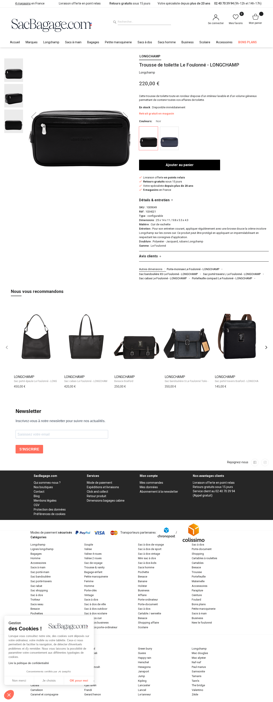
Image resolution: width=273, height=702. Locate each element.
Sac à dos (36, 595)
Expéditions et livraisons (103, 487)
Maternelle (198, 581)
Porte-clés (90, 590)
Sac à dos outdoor (95, 608)
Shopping (198, 553)
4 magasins (23, 3)
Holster (142, 586)
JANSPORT (143, 671)
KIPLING (142, 680)
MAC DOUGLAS (200, 653)
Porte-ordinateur (148, 599)
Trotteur (35, 599)
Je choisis (49, 680)
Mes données (149, 487)
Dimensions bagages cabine (106, 500)
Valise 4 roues (93, 553)
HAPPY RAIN (144, 657)
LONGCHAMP (149, 56)
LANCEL (142, 690)
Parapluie (197, 590)
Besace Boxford (123, 381)
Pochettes (36, 613)
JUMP (141, 676)
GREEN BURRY (145, 648)
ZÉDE (195, 694)
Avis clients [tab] (148, 256)
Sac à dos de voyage (151, 544)
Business (143, 590)
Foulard (196, 599)
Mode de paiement (99, 482)
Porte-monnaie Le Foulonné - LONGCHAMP (193, 269)
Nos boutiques (43, 487)
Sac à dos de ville (95, 604)
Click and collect (97, 491)
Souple (88, 544)
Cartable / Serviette (149, 613)
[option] (148, 138)
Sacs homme (146, 567)
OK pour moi (79, 680)
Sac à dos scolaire (95, 613)
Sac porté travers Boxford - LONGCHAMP (238, 381)
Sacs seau (36, 604)
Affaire (142, 595)
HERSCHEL (143, 662)
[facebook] (254, 462)
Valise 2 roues (93, 558)
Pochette (143, 572)
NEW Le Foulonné (202, 622)
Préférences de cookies (49, 514)
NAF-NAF (196, 662)
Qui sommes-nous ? (47, 482)
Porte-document (148, 604)
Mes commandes (151, 482)
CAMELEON (36, 690)
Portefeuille (199, 576)
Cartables (197, 562)
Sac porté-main (39, 572)
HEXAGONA (144, 667)
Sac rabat (36, 586)
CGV (36, 505)
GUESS (142, 653)
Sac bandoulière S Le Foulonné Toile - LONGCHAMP (194, 381)
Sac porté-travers (41, 581)
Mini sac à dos (147, 558)
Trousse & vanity (94, 567)
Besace (35, 608)
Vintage (89, 595)
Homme (35, 558)
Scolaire (143, 627)
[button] (33, 117)
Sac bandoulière (40, 576)
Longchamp (37, 544)
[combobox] (144, 22)
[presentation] (266, 347)
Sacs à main (37, 567)
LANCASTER (144, 685)
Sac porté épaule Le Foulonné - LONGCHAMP (40, 381)
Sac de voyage (93, 562)
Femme (88, 581)
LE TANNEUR (144, 694)
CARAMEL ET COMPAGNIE (44, 694)
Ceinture (197, 595)
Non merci (19, 680)
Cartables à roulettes (204, 558)
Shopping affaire (148, 622)
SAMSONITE (198, 671)
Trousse (197, 572)
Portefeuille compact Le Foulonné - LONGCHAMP (222, 278)
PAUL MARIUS (199, 667)
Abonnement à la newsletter (159, 491)
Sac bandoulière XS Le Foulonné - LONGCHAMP (168, 274)
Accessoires (38, 562)
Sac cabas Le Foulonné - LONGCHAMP (163, 278)
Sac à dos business (96, 622)
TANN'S (195, 680)
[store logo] (52, 25)
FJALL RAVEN (90, 685)
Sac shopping (39, 590)
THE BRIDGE (198, 685)
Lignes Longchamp (42, 549)
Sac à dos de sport (149, 549)
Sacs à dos (91, 599)
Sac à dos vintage (149, 553)
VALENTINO (197, 690)
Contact (39, 491)
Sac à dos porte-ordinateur (100, 627)
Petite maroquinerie (96, 576)
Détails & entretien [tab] (154, 200)
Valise (88, 549)
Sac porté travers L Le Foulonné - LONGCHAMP (232, 274)
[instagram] (265, 462)
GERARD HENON (92, 694)
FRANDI (88, 690)
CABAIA (34, 685)
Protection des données (50, 509)
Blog (37, 496)
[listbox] (204, 139)
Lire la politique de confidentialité (29, 663)
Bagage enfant (93, 572)
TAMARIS (196, 676)
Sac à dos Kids (147, 562)
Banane (142, 581)
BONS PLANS (199, 604)
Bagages (36, 553)
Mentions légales (45, 500)
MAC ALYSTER (199, 657)
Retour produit (96, 496)
